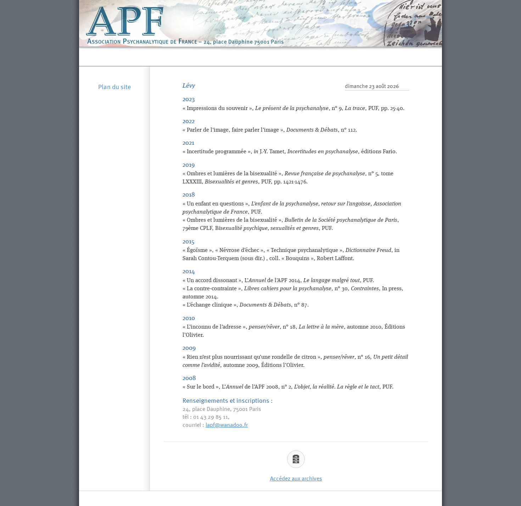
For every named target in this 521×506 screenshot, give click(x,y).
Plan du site (114, 87)
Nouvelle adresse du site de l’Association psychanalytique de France (261, 56)
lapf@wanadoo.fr (227, 424)
